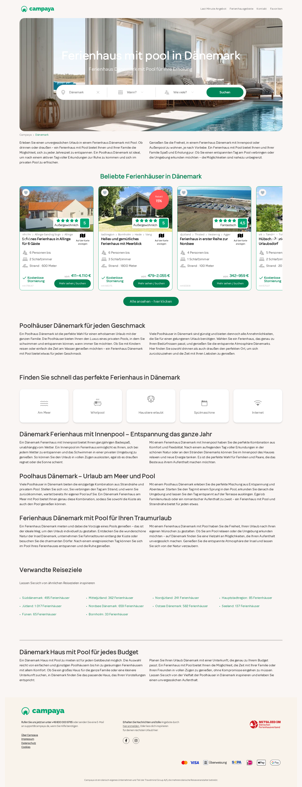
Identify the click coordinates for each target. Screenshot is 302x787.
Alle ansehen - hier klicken (151, 301)
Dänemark (41, 135)
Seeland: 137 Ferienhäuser (240, 606)
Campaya (26, 135)
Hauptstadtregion (103, 234)
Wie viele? (180, 92)
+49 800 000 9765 (62, 722)
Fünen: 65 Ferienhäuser (39, 614)
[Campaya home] (37, 9)
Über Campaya (29, 735)
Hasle (138, 234)
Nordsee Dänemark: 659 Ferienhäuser (116, 606)
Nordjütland (183, 234)
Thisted (199, 234)
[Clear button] (98, 92)
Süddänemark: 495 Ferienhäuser (45, 598)
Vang (148, 234)
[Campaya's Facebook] (126, 740)
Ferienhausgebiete (241, 8)
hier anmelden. (131, 726)
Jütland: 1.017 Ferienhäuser (41, 606)
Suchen (225, 92)
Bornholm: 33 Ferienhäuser (108, 614)
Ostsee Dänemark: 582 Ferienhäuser (181, 606)
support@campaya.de (37, 726)
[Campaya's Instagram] (136, 740)
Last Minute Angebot (214, 8)
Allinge (69, 234)
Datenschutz (28, 743)
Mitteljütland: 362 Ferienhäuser (111, 598)
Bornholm (124, 234)
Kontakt (262, 8)
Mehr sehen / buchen (72, 283)
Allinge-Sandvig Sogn (48, 234)
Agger (227, 234)
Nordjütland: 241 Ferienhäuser (177, 598)
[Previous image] (27, 238)
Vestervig (214, 234)
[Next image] (275, 238)
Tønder (270, 234)
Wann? (131, 92)
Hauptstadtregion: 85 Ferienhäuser (247, 598)
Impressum (27, 739)
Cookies (25, 747)
